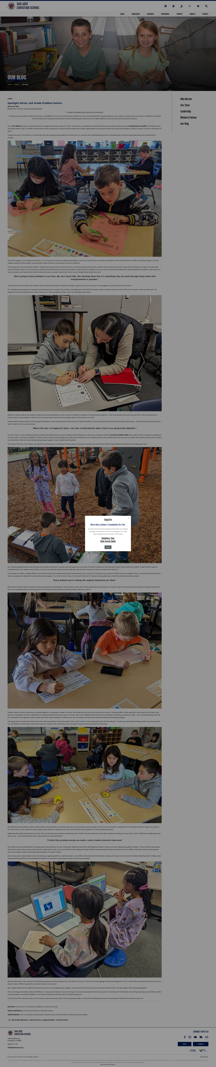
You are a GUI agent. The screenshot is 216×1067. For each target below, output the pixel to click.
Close (108, 547)
